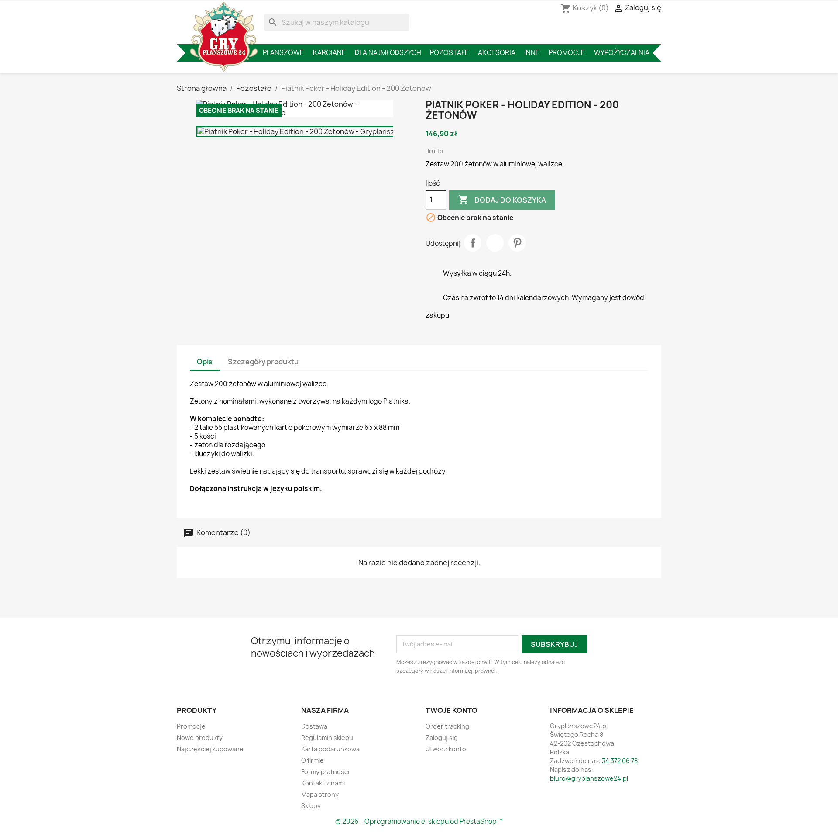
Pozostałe (449, 52)
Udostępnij (472, 243)
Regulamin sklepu (327, 737)
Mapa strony (320, 794)
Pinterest (517, 243)
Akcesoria (496, 52)
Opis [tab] (205, 361)
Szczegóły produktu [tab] (263, 361)
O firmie (312, 760)
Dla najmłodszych (388, 52)
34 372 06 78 (620, 761)
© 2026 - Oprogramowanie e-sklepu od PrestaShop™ (419, 821)
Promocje (567, 52)
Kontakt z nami (323, 783)
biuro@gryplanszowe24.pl (589, 778)
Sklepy (311, 806)
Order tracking (447, 726)
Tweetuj (495, 243)
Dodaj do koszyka (502, 199)
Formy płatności (325, 771)
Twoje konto (451, 710)
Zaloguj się (442, 737)
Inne (531, 52)
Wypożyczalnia (621, 52)
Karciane (329, 52)
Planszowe (283, 52)
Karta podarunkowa (330, 749)
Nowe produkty (200, 737)
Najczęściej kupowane (210, 749)
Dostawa (314, 726)
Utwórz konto (446, 749)
